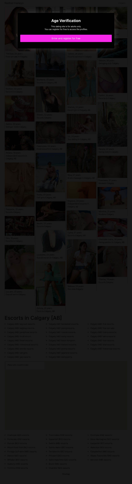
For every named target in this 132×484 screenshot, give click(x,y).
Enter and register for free (66, 38)
